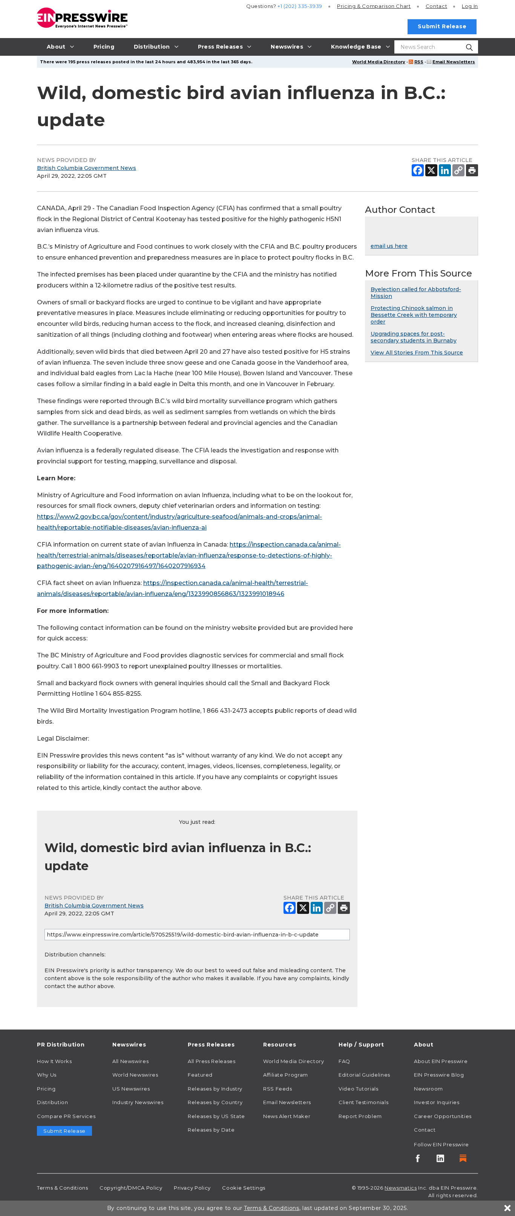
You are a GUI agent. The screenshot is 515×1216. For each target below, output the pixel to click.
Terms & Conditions (62, 1188)
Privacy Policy (192, 1188)
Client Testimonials (363, 1102)
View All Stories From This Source (417, 352)
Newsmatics (401, 1188)
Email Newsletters (453, 61)
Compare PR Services (66, 1116)
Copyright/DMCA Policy (131, 1188)
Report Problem (360, 1116)
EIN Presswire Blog (439, 1075)
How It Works (54, 1061)
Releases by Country (215, 1102)
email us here (389, 246)
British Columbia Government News (86, 168)
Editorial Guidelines (364, 1075)
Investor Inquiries (437, 1102)
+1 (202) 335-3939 (299, 6)
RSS (418, 61)
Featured (200, 1075)
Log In (470, 6)
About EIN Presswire (440, 1061)
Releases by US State (216, 1116)
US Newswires (131, 1089)
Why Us (47, 1075)
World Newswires (135, 1075)
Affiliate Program (285, 1075)
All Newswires (130, 1061)
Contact (436, 6)
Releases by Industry (215, 1089)
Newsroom (428, 1089)
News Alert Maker (286, 1116)
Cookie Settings (243, 1188)
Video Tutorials (359, 1089)
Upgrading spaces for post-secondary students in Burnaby (414, 337)
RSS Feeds (277, 1089)
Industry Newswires (138, 1102)
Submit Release (442, 26)
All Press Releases (212, 1061)
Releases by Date (211, 1130)
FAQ (344, 1061)
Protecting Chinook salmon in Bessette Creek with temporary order (414, 315)
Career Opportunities (443, 1116)
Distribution (52, 1102)
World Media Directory (378, 61)
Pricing (374, 6)
